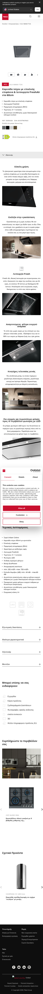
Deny (21, 522)
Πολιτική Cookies (9, 986)
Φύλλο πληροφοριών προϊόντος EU (23, 137)
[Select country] (34, 16)
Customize (20, 515)
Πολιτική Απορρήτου (27, 983)
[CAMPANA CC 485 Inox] (21, 876)
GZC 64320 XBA (12, 815)
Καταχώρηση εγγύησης (10, 936)
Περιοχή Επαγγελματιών (30, 939)
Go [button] (37, 9)
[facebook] (14, 967)
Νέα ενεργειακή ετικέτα (29, 933)
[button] (18, 9)
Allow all (21, 508)
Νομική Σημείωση (12, 983)
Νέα (3, 953)
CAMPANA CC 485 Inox (15, 894)
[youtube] (19, 967)
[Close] (39, 2)
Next (37, 75)
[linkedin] (24, 967)
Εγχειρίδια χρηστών (28, 936)
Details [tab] (21, 477)
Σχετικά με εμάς (7, 956)
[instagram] (29, 967)
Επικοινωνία (6, 959)
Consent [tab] (7, 477)
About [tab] (35, 477)
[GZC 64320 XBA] (21, 797)
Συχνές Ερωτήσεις (28, 943)
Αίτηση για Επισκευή (9, 933)
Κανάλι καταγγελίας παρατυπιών (28, 986)
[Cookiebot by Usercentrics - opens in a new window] (30, 470)
